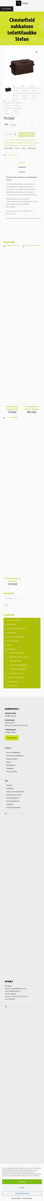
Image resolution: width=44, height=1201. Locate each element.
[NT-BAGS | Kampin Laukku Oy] (22, 3)
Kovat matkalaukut (13, 753)
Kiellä (22, 1188)
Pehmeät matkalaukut (15, 637)
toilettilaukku (32, 148)
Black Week (11, 624)
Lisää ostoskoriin (27, 134)
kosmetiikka (8, 148)
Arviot (22, 172)
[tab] (22, 162)
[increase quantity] (15, 134)
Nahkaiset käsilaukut (16, 143)
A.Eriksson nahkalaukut (17, 669)
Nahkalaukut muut (16, 673)
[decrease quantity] (6, 134)
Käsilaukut (10, 768)
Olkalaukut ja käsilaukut (15, 677)
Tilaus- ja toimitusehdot (15, 792)
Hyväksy (22, 1182)
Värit (6, 124)
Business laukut (13, 641)
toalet (17, 148)
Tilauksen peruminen (14, 795)
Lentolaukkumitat (13, 801)
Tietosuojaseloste (16, 1198)
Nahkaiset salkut (15, 661)
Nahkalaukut (13, 145)
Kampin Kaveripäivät (14, 620)
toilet (23, 148)
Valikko (8, 9)
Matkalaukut (11, 633)
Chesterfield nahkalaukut (20, 140)
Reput (9, 645)
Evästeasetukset (22, 1193)
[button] (37, 52)
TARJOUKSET (12, 686)
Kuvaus (22, 162)
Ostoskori (9, 788)
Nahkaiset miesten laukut (18, 657)
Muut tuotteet (12, 682)
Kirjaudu (9, 785)
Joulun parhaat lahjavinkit (16, 628)
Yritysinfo (9, 804)
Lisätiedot (22, 167)
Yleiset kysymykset (13, 807)
